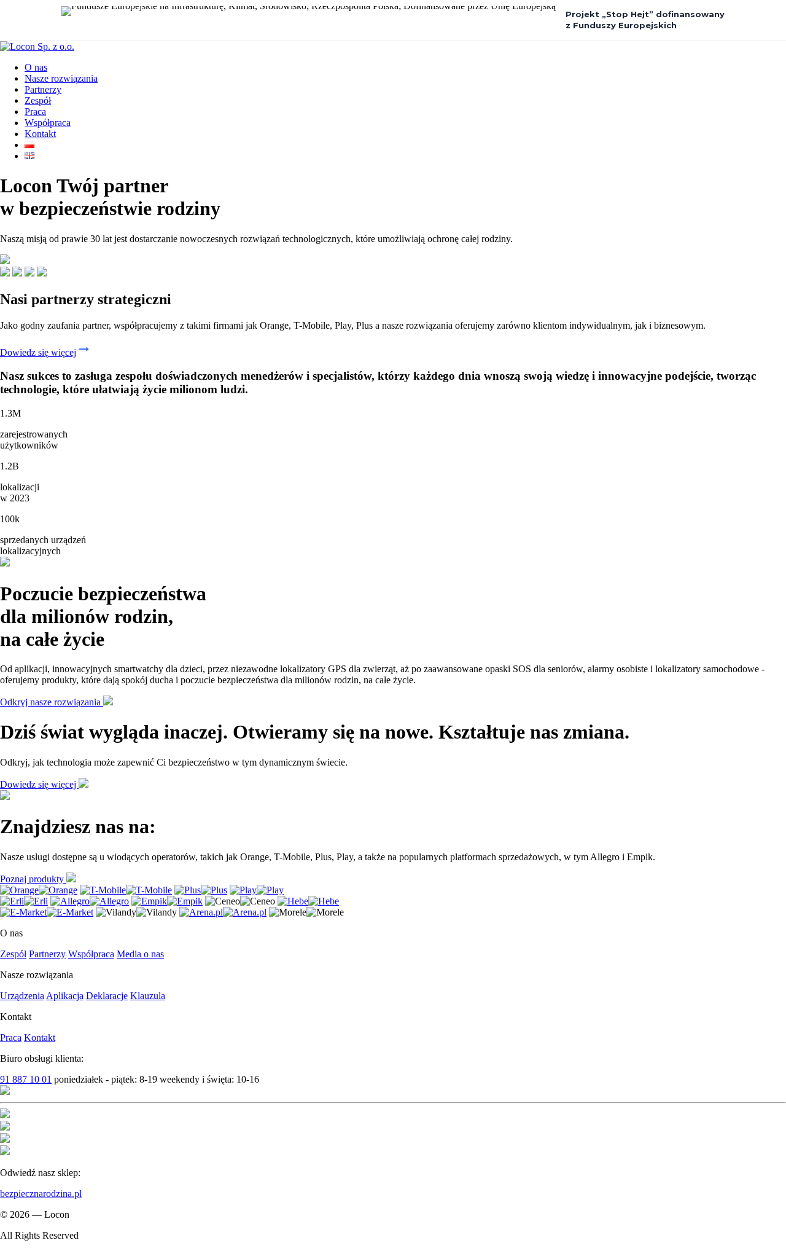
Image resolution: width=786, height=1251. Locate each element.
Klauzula (147, 995)
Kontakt (40, 133)
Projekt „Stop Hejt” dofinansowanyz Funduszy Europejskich (645, 19)
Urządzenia (22, 995)
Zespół (38, 100)
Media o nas (140, 954)
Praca (35, 111)
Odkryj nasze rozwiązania (51, 702)
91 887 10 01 (26, 1079)
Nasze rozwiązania (61, 78)
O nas (36, 67)
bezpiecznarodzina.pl (41, 1193)
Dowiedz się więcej (38, 352)
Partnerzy (43, 89)
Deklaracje (107, 995)
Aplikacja (65, 995)
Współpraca (48, 122)
